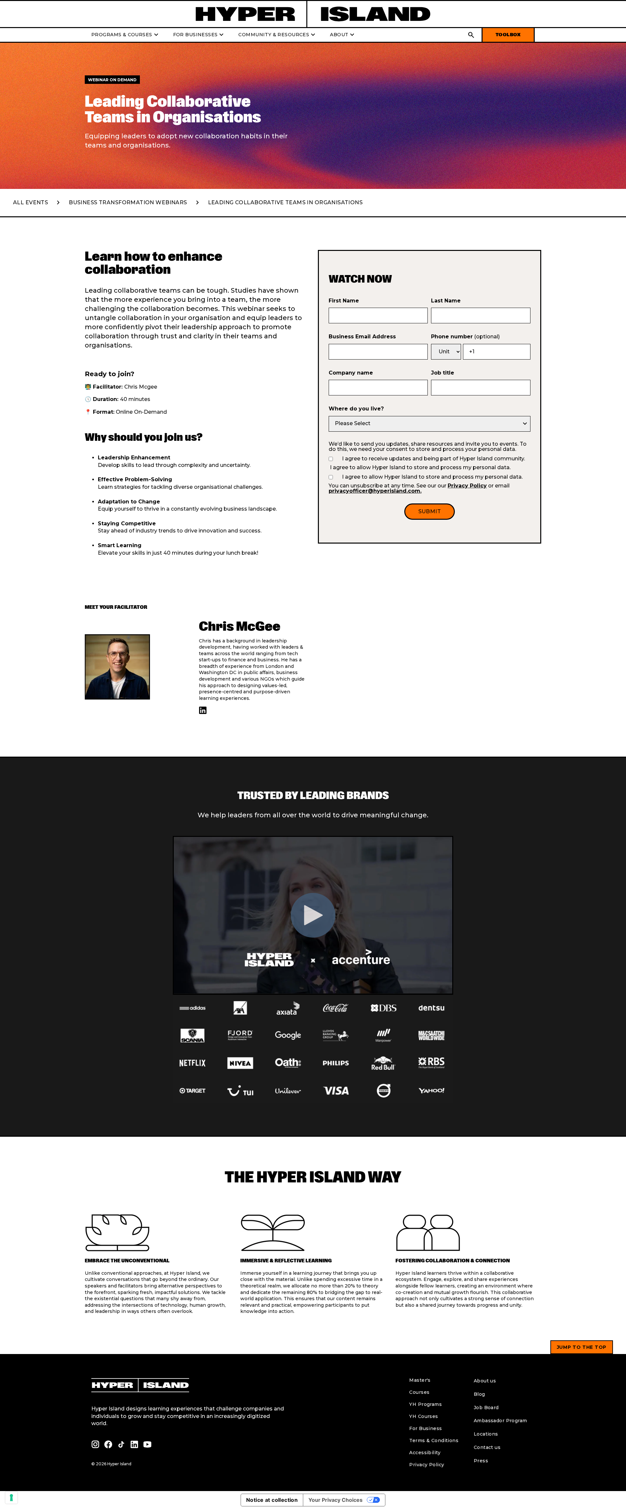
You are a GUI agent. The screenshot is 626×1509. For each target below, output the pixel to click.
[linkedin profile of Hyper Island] (203, 710)
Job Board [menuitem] (486, 1407)
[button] (471, 35)
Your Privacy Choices (335, 1500)
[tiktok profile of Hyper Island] (121, 1444)
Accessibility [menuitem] (424, 1452)
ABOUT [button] (343, 34)
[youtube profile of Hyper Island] (147, 1444)
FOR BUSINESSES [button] (199, 34)
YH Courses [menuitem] (423, 1416)
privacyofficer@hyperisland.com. (375, 491)
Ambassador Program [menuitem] (500, 1421)
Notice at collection (272, 1500)
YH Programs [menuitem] (425, 1404)
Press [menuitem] (481, 1461)
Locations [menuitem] (486, 1434)
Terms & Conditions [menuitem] (433, 1440)
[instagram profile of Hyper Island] (95, 1444)
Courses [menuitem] (419, 1392)
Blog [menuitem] (479, 1394)
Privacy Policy (467, 485)
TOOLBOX (508, 35)
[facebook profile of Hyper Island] (108, 1444)
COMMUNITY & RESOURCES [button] (277, 34)
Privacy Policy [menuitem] (426, 1464)
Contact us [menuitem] (487, 1447)
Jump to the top (582, 1347)
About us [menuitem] (485, 1381)
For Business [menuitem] (425, 1428)
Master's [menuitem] (419, 1380)
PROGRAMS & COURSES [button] (125, 34)
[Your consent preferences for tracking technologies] (11, 1497)
